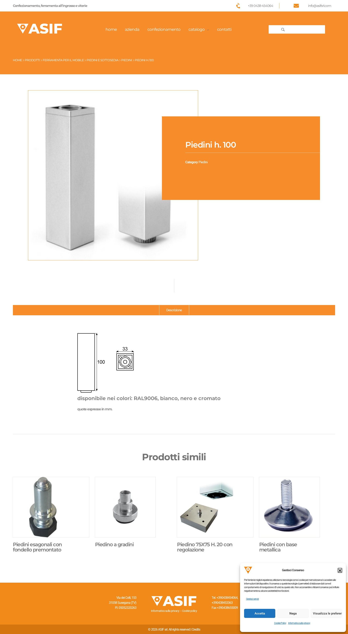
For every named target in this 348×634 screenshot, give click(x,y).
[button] (340, 570)
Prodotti (32, 60)
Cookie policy (189, 610)
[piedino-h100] (113, 175)
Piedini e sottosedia (102, 60)
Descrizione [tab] (174, 310)
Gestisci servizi (252, 599)
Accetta (260, 613)
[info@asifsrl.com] (296, 5)
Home (17, 60)
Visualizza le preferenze (327, 613)
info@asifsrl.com (319, 6)
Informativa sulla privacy (299, 623)
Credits (196, 629)
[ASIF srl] (39, 29)
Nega (293, 613)
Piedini (126, 60)
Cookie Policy (280, 623)
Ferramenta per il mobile (63, 60)
